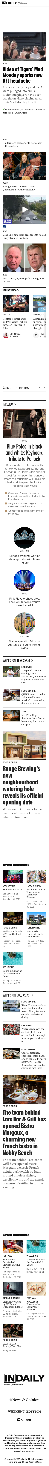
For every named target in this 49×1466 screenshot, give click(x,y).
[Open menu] (45, 3)
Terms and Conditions (18, 1462)
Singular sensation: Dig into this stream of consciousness (25, 505)
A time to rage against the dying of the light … (26, 512)
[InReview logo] (24, 1420)
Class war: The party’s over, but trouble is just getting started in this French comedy (26, 496)
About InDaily (35, 1462)
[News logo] (24, 1399)
